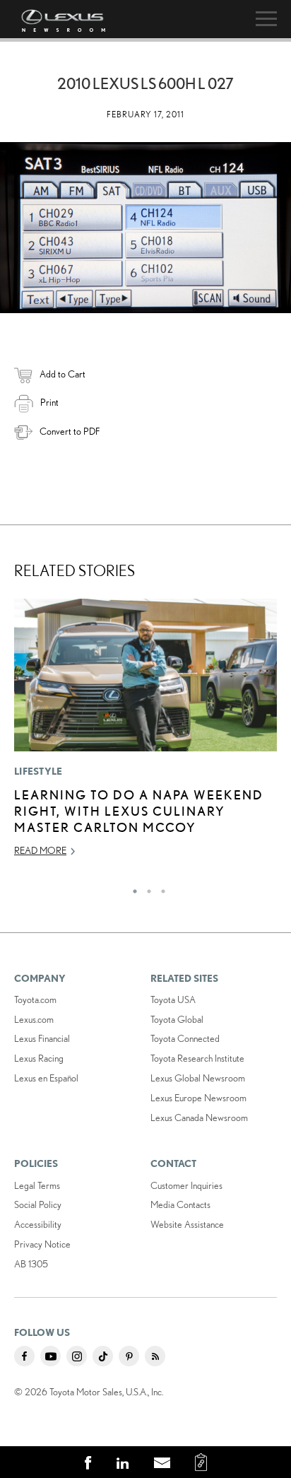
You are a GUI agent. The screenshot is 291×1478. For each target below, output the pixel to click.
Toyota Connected (185, 1038)
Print (49, 402)
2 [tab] (145, 887)
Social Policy (37, 1204)
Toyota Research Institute (197, 1058)
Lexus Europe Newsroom (198, 1097)
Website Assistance (187, 1224)
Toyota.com (35, 999)
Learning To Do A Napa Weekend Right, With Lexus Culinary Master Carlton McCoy (138, 811)
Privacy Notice (42, 1244)
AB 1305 (31, 1263)
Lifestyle (38, 771)
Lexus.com (34, 1019)
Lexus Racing (39, 1058)
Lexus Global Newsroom (197, 1078)
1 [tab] (131, 887)
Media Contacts (180, 1204)
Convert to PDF (70, 431)
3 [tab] (159, 887)
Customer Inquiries (186, 1185)
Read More (40, 850)
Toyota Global (176, 1019)
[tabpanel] (145, 734)
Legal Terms (37, 1185)
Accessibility (37, 1224)
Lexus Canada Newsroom (199, 1117)
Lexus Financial (42, 1038)
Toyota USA (173, 999)
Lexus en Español (46, 1078)
